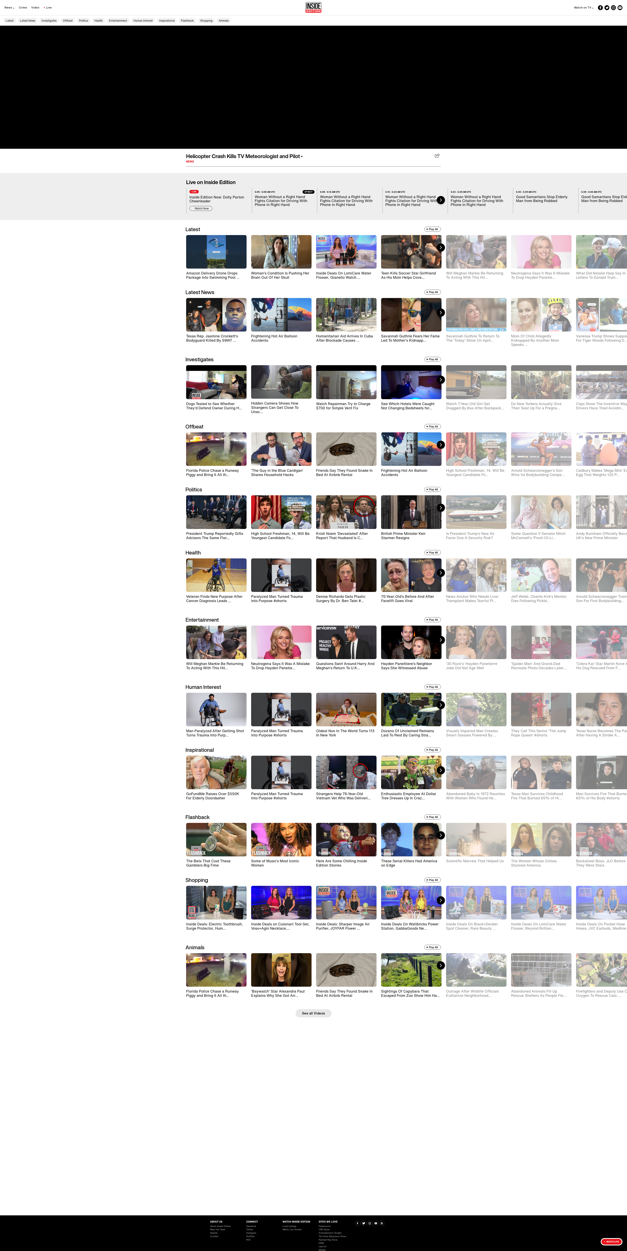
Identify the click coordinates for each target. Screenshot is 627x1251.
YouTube (250, 1236)
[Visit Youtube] (376, 1223)
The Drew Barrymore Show (332, 1236)
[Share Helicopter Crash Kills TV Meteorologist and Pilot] (437, 155)
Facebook (251, 1226)
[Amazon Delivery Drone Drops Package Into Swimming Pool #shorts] (216, 252)
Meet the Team (217, 1229)
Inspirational (167, 21)
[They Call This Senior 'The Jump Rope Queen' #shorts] (541, 709)
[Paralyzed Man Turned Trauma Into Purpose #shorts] (281, 575)
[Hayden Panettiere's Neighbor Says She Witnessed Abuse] (411, 642)
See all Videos (313, 1013)
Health (99, 21)
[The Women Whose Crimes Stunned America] (541, 839)
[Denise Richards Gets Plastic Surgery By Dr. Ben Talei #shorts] (346, 575)
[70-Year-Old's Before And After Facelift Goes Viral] (411, 575)
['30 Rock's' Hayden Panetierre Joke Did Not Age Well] (476, 642)
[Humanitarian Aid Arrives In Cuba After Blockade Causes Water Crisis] (346, 315)
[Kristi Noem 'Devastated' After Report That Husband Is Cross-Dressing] (346, 512)
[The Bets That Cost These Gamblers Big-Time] (216, 839)
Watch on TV (582, 7)
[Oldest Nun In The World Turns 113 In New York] (346, 709)
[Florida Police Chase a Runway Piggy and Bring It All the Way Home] (216, 449)
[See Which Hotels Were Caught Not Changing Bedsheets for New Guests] (411, 382)
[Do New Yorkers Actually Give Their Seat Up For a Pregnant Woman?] (541, 382)
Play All (433, 229)
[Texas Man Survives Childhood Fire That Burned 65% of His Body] (541, 772)
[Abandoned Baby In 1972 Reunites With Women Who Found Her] (476, 772)
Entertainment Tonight (330, 1232)
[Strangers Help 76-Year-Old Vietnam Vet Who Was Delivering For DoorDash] (346, 772)
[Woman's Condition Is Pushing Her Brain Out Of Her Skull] (281, 252)
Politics (83, 21)
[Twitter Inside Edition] (606, 7)
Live (49, 7)
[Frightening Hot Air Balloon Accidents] (281, 315)
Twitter (249, 1229)
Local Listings (289, 1226)
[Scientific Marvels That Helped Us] (476, 839)
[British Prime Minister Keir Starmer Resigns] (411, 512)
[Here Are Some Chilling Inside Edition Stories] (346, 839)
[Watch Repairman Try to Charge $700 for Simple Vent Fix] (346, 382)
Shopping (206, 21)
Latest (10, 21)
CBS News (324, 1229)
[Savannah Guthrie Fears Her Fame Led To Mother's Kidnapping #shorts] (411, 315)
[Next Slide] (441, 200)
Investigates (49, 21)
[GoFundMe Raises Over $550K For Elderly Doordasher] (216, 772)
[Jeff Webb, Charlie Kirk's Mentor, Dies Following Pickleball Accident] (541, 575)
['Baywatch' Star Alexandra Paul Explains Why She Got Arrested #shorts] (281, 970)
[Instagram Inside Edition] (613, 7)
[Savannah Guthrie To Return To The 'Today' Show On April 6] (476, 315)
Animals (224, 21)
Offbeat (68, 21)
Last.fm (322, 1246)
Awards (213, 1232)
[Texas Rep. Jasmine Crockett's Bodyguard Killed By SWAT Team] (216, 315)
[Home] (313, 7)
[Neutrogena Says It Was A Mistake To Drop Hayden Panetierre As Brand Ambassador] (541, 252)
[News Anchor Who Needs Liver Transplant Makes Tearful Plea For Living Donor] (476, 575)
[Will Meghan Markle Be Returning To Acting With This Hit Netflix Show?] (476, 252)
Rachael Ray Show (328, 1239)
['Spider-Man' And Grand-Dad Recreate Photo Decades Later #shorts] (541, 642)
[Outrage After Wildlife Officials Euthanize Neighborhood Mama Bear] (476, 970)
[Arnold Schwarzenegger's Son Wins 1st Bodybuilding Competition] (541, 449)
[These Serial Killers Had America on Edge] (411, 839)
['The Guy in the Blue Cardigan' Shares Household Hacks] (281, 449)
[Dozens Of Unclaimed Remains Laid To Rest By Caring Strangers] (411, 709)
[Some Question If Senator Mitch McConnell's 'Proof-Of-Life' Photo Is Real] (541, 512)
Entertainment (118, 21)
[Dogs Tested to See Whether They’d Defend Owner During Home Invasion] (216, 382)
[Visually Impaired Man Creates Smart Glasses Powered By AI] (476, 709)
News (8, 7)
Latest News (27, 21)
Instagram (251, 1232)
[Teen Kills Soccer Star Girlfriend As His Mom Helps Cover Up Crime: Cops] (411, 252)
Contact (214, 1236)
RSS (248, 1239)
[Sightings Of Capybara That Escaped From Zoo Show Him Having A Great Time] (411, 970)
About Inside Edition (220, 1226)
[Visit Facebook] (358, 1223)
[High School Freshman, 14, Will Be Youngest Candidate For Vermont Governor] (476, 449)
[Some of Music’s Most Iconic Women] (281, 839)
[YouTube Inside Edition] (620, 7)
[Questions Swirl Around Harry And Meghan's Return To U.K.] (346, 642)
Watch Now (202, 208)
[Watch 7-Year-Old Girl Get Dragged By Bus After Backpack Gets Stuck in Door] (476, 382)
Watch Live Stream (292, 1229)
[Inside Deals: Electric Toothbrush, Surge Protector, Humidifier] (216, 902)
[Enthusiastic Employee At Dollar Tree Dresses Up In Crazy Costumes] (411, 772)
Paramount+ (325, 1226)
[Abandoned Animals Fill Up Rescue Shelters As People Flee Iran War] (541, 970)
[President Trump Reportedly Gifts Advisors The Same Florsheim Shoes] (216, 512)
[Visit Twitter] (364, 1223)
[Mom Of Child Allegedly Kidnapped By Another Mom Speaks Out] (541, 315)
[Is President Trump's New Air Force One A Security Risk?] (476, 512)
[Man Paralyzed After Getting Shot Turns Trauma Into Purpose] (216, 709)
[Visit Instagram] (370, 1223)
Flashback (187, 21)
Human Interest (143, 21)
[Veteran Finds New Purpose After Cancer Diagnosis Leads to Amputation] (216, 575)
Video (35, 7)
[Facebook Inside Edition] (600, 7)
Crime (23, 7)
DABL (321, 1243)
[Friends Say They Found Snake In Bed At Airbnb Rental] (346, 449)
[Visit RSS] (382, 1223)
